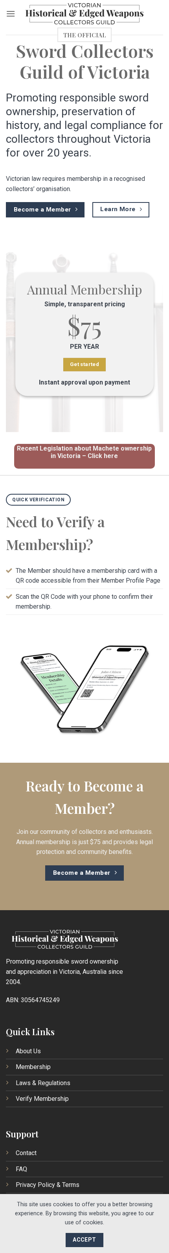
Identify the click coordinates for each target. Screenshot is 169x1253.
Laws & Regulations (43, 1083)
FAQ (21, 1169)
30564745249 (40, 1000)
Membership (33, 1067)
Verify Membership (42, 1098)
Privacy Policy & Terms (47, 1185)
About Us (28, 1051)
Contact (26, 1153)
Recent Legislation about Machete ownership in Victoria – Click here (84, 452)
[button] (10, 13)
